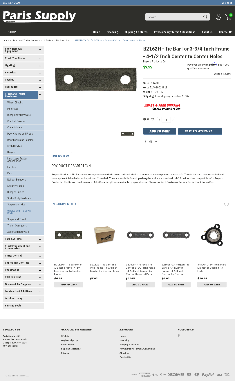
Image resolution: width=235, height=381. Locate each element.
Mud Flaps (12, 108)
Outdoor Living (13, 298)
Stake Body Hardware (19, 198)
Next (228, 204)
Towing (9, 79)
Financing (112, 32)
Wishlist (227, 2)
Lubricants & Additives (18, 291)
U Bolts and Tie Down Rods (57, 40)
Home (96, 32)
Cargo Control (13, 255)
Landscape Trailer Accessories (17, 160)
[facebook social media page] (178, 335)
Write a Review (222, 73)
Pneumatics (12, 270)
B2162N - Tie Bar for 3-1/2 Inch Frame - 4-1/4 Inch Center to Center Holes (68, 269)
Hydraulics (11, 86)
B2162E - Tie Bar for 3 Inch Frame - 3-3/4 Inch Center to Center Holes (104, 267)
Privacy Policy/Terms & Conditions (174, 32)
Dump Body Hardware (19, 115)
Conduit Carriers (16, 121)
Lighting (10, 65)
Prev (224, 204)
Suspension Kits (16, 204)
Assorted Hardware (18, 231)
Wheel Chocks (15, 102)
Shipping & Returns (136, 32)
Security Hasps (15, 185)
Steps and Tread (16, 219)
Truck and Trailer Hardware (26, 40)
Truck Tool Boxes (15, 58)
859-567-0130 (11, 2)
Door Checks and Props (20, 133)
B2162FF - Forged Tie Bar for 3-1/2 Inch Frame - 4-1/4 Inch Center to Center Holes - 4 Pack (140, 269)
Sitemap (65, 353)
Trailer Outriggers (17, 225)
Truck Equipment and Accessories (17, 247)
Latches (11, 167)
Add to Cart (69, 284)
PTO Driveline (13, 277)
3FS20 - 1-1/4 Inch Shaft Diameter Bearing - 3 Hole (211, 267)
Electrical (10, 72)
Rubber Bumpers (16, 179)
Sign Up (74, 340)
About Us (207, 32)
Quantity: (148, 119)
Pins (9, 173)
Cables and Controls (17, 262)
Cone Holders (14, 127)
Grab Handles (14, 146)
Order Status (67, 344)
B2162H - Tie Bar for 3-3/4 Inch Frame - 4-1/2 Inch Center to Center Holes (110, 40)
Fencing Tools (13, 305)
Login (64, 340)
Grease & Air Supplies (18, 284)
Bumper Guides (15, 192)
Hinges (11, 152)
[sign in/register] (218, 17)
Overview (60, 155)
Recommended (64, 203)
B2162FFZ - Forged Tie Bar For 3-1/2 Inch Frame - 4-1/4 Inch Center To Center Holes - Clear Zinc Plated (175, 269)
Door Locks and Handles (20, 140)
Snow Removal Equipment (13, 50)
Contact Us (225, 32)
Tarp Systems (13, 239)
